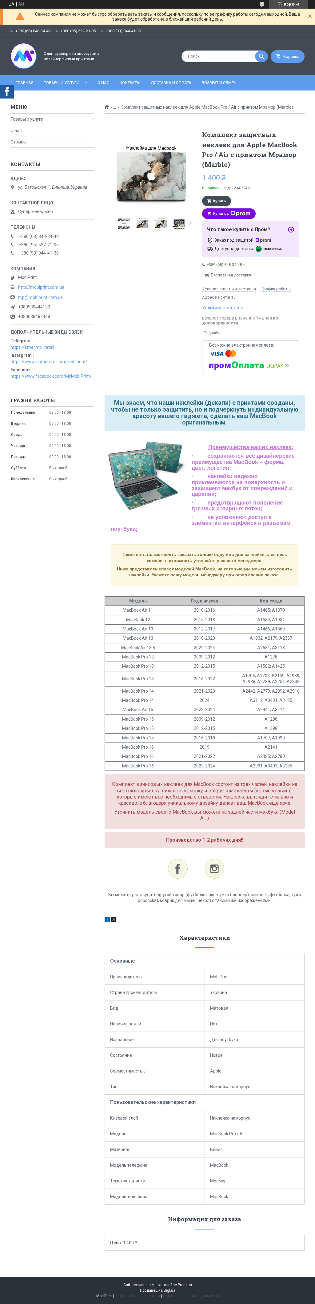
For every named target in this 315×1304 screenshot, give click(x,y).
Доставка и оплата (171, 82)
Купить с (221, 213)
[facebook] (107, 920)
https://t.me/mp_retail (32, 347)
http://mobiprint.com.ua (41, 287)
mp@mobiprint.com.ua (40, 297)
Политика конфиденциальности (191, 1296)
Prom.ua (185, 1285)
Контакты (130, 82)
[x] (113, 920)
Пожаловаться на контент (137, 1296)
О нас (103, 82)
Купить (219, 201)
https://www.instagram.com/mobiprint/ (48, 361)
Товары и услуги (61, 82)
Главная (25, 82)
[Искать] (261, 56)
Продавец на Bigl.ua (157, 1290)
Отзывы (18, 141)
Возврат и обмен (219, 82)
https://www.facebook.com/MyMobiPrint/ (51, 376)
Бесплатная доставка (231, 275)
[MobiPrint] (23, 67)
